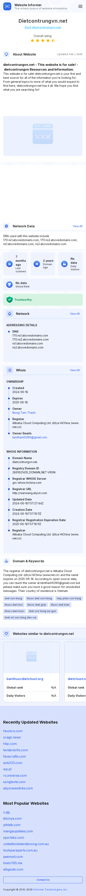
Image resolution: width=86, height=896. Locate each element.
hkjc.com (10, 744)
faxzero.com (12, 731)
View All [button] (77, 226)
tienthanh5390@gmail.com (29, 437)
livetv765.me (12, 863)
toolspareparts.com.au (20, 850)
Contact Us (43, 879)
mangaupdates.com (18, 831)
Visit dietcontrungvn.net (42, 27)
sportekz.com (13, 838)
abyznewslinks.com (18, 788)
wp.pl (7, 769)
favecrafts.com (14, 756)
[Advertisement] (42, 104)
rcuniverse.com (15, 775)
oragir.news (12, 737)
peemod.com (13, 857)
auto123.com (12, 763)
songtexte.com (14, 782)
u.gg (6, 812)
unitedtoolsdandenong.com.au (26, 844)
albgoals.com (13, 869)
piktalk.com (11, 825)
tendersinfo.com (15, 750)
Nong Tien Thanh (24, 412)
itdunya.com (12, 818)
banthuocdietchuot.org (25, 679)
